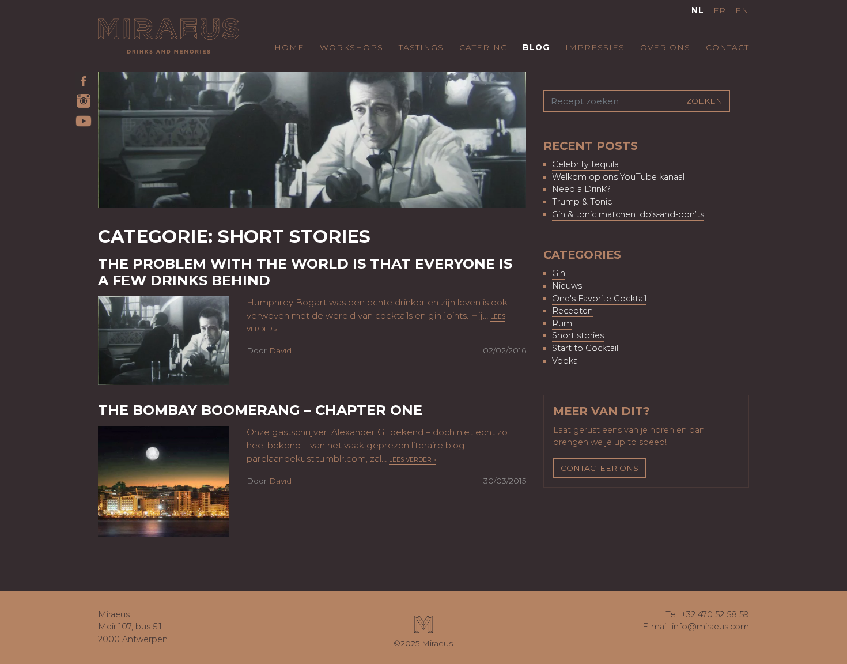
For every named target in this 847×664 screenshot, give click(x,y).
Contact (727, 47)
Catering (483, 47)
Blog (536, 47)
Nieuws (567, 286)
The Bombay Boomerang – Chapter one (260, 410)
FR (719, 10)
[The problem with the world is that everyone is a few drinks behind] (184, 339)
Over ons (665, 47)
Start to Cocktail (585, 348)
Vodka (565, 361)
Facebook (83, 80)
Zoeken (704, 100)
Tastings (421, 47)
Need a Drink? (581, 189)
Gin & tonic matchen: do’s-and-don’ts (628, 214)
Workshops (351, 47)
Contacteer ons (599, 468)
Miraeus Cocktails (168, 36)
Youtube (83, 121)
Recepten (572, 310)
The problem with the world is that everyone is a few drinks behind (305, 272)
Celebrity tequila (585, 164)
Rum (562, 323)
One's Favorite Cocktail (599, 298)
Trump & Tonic (582, 202)
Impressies (595, 47)
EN (742, 10)
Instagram (83, 101)
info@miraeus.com (710, 626)
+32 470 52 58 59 (715, 614)
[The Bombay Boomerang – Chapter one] (184, 480)
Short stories (578, 335)
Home (289, 47)
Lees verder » (412, 459)
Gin (558, 273)
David (280, 350)
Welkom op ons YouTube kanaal (618, 177)
